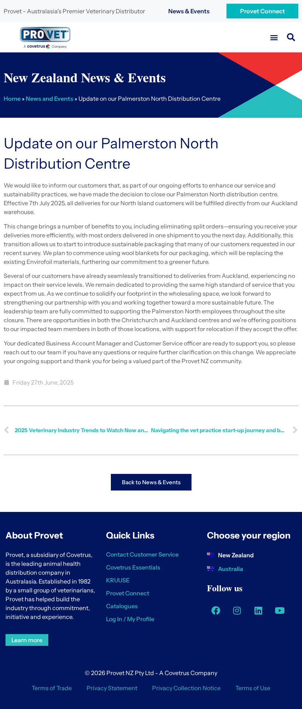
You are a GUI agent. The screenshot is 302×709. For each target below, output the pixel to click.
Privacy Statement (112, 688)
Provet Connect (262, 11)
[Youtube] (280, 610)
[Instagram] (237, 610)
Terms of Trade (52, 688)
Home (12, 98)
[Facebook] (216, 610)
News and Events (49, 98)
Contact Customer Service (142, 554)
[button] (274, 37)
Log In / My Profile (130, 619)
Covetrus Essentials (133, 567)
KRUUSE (118, 580)
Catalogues (122, 606)
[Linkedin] (258, 610)
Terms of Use (252, 688)
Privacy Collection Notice (186, 688)
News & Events (189, 11)
